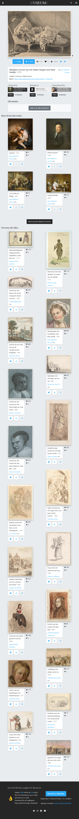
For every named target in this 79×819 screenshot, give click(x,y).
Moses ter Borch (14, 413)
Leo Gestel (12, 534)
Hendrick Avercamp (54, 678)
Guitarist (12, 153)
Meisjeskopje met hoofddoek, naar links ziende (53, 334)
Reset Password (65, 803)
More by (39, 222)
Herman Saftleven (53, 576)
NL (18, 534)
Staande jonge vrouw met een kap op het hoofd (53, 450)
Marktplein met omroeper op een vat (53, 378)
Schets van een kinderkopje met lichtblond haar (14, 693)
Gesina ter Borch (14, 743)
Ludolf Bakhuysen (15, 302)
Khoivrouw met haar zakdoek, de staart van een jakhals (54, 274)
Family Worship (52, 195)
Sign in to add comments (39, 108)
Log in (56, 803)
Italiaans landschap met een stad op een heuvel (15, 582)
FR (15, 159)
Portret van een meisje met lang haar (52, 627)
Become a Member (55, 793)
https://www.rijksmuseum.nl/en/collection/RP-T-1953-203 (33, 79)
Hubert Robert (52, 457)
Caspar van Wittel (15, 588)
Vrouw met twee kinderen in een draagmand (14, 737)
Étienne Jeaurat (52, 153)
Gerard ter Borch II (53, 384)
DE (10, 304)
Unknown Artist (14, 356)
